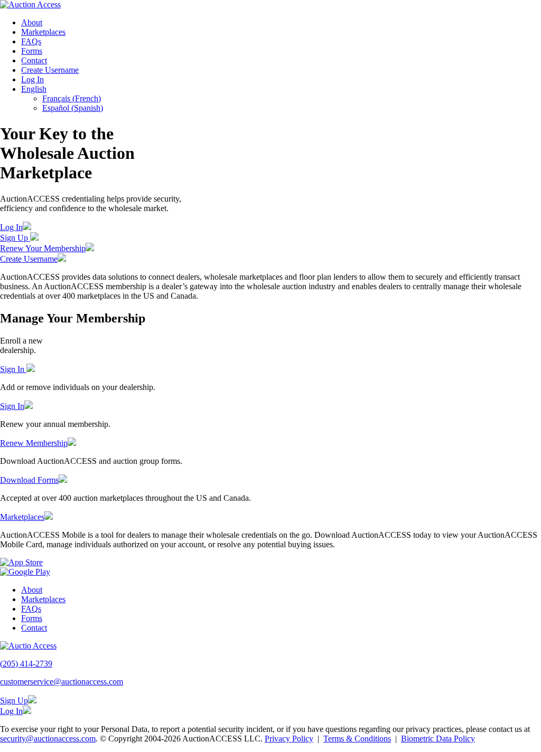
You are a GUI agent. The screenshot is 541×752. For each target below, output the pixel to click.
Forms (31, 50)
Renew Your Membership (43, 248)
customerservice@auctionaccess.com (61, 681)
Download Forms (29, 479)
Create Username (50, 69)
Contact (34, 60)
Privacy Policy (289, 738)
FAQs (31, 41)
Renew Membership (34, 443)
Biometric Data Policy (438, 738)
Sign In (13, 369)
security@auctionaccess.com (48, 738)
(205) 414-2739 (26, 663)
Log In (32, 79)
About (31, 22)
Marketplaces (43, 31)
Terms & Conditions (357, 738)
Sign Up (15, 237)
